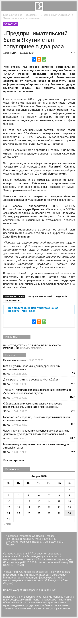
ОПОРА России (12, 301)
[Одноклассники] (39, 59)
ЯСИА (13, 53)
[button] (71, 6)
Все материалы (13, 460)
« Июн (7, 523)
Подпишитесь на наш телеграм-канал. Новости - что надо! (33, 309)
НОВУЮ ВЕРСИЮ (31, 348)
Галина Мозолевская (14, 360)
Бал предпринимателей (40, 296)
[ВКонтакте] (34, 59)
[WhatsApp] (44, 59)
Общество (10, 23)
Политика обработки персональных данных (29, 590)
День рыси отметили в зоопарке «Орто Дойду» (31, 379)
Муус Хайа (61, 296)
